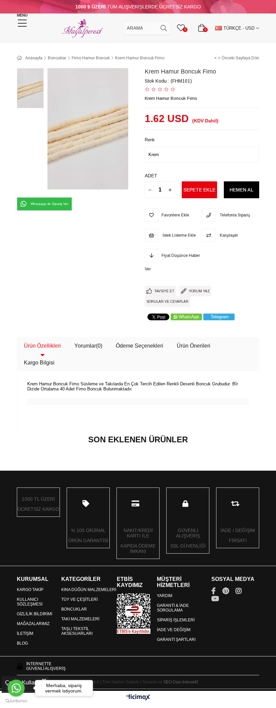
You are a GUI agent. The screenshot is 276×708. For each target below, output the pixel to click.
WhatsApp (189, 316)
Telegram (220, 316)
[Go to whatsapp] (16, 688)
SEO (167, 682)
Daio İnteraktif (185, 682)
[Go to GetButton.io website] (16, 701)
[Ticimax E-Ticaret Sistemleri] (138, 697)
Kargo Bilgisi (39, 362)
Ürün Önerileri (193, 346)
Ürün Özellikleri (42, 346)
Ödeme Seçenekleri (139, 346)
